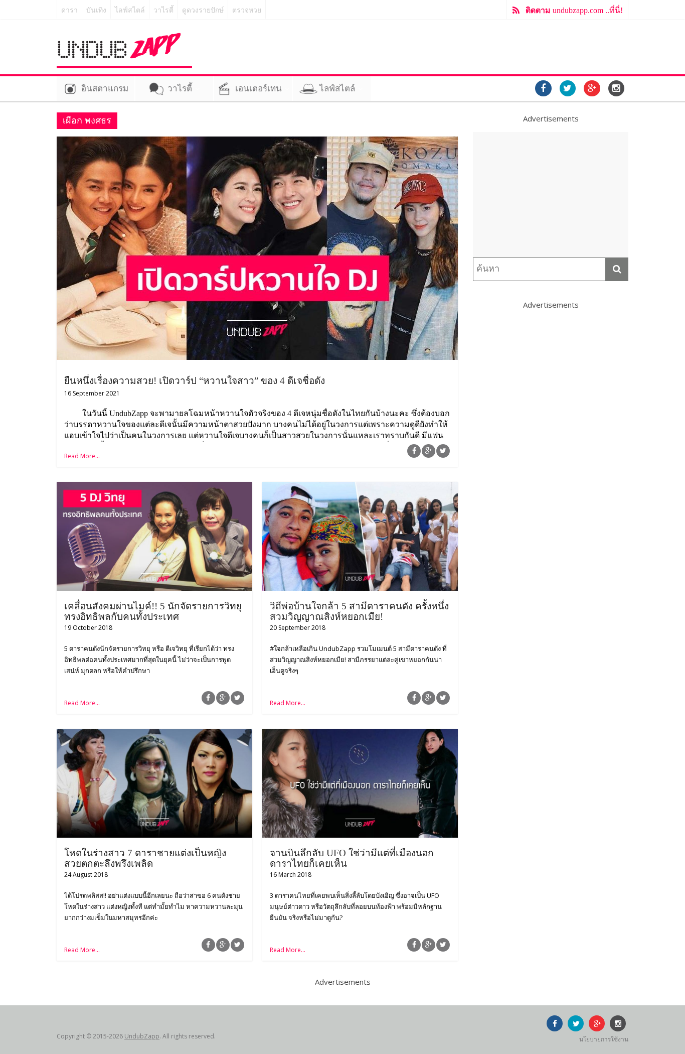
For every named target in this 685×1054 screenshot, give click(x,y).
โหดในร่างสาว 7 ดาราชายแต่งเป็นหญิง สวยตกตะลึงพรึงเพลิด (145, 858)
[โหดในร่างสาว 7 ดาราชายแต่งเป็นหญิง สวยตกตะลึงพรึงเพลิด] (154, 734)
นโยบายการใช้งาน (603, 1039)
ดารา (69, 10)
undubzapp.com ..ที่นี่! (574, 10)
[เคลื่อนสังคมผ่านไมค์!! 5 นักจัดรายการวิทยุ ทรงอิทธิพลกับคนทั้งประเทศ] (154, 487)
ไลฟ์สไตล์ (130, 10)
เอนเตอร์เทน (258, 88)
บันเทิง (96, 10)
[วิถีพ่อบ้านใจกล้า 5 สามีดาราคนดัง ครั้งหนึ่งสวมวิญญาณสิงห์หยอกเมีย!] (360, 487)
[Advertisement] (550, 194)
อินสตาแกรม (104, 88)
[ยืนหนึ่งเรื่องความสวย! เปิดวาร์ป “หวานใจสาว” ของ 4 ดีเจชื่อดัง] (257, 142)
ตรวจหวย (246, 10)
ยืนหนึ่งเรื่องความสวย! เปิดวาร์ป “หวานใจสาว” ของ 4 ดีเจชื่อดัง (194, 380)
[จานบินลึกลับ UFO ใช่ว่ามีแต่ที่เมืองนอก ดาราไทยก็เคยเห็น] (360, 734)
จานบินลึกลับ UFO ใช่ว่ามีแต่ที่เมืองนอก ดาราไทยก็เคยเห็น (352, 858)
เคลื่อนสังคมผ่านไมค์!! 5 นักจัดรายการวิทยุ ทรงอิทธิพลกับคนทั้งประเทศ (153, 611)
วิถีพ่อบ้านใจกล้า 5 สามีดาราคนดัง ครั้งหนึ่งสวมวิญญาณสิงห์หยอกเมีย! (359, 611)
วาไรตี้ (163, 10)
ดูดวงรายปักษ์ (203, 10)
